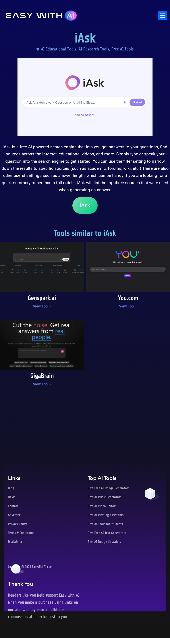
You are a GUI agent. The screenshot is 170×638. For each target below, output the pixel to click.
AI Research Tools (94, 49)
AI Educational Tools (58, 49)
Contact (13, 506)
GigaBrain (42, 375)
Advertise (14, 515)
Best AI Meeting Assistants (106, 515)
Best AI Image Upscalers (104, 542)
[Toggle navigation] (162, 15)
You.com (128, 298)
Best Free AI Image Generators (108, 488)
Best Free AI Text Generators (107, 533)
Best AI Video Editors (102, 506)
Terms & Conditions (21, 533)
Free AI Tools (122, 49)
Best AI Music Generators (104, 497)
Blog (11, 488)
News (11, 497)
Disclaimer (15, 542)
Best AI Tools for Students (105, 524)
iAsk (85, 205)
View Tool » (42, 306)
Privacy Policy (17, 524)
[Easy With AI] (41, 14)
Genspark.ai (42, 298)
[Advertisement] (85, 426)
